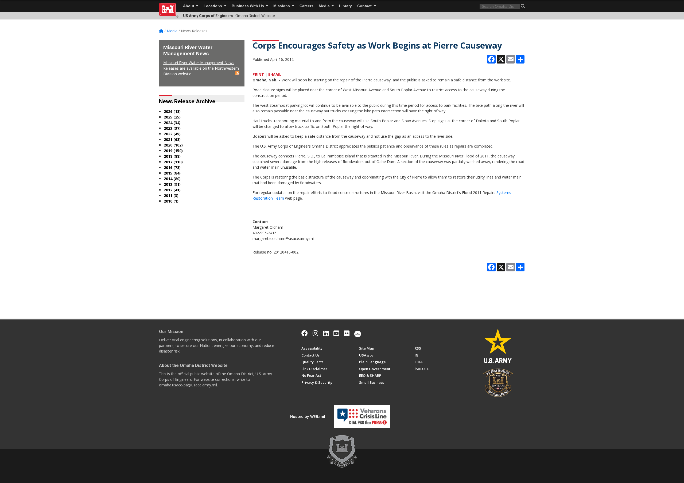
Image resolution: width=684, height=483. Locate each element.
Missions (282, 6)
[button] (523, 6)
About (189, 6)
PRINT (258, 74)
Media (325, 6)
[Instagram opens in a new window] (315, 333)
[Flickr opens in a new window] (346, 333)
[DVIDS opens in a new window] (357, 333)
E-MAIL (274, 74)
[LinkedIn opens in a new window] (326, 333)
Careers (306, 6)
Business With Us (248, 6)
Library (345, 6)
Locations (213, 6)
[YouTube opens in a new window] (336, 333)
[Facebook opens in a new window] (304, 333)
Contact (365, 6)
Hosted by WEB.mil (307, 416)
